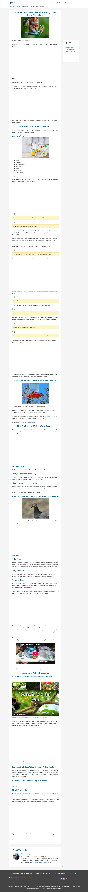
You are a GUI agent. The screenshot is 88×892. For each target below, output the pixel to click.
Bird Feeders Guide (70, 55)
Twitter (36, 862)
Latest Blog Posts (14, 873)
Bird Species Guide (70, 49)
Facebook (48, 862)
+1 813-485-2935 (15, 879)
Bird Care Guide (69, 47)
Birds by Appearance (70, 53)
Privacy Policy (29, 873)
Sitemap (22, 873)
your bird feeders (32, 422)
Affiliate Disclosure (39, 873)
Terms (54, 873)
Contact (76, 873)
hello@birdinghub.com (16, 882)
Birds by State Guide (70, 51)
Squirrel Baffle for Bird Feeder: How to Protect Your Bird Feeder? (35, 692)
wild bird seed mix (42, 479)
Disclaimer (48, 873)
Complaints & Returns (62, 873)
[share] (56, 692)
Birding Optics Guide (70, 58)
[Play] (47, 685)
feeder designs (19, 432)
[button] (46, 2)
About (71, 873)
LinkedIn (41, 862)
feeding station (49, 793)
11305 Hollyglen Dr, (21, 877)
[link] (14, 692)
